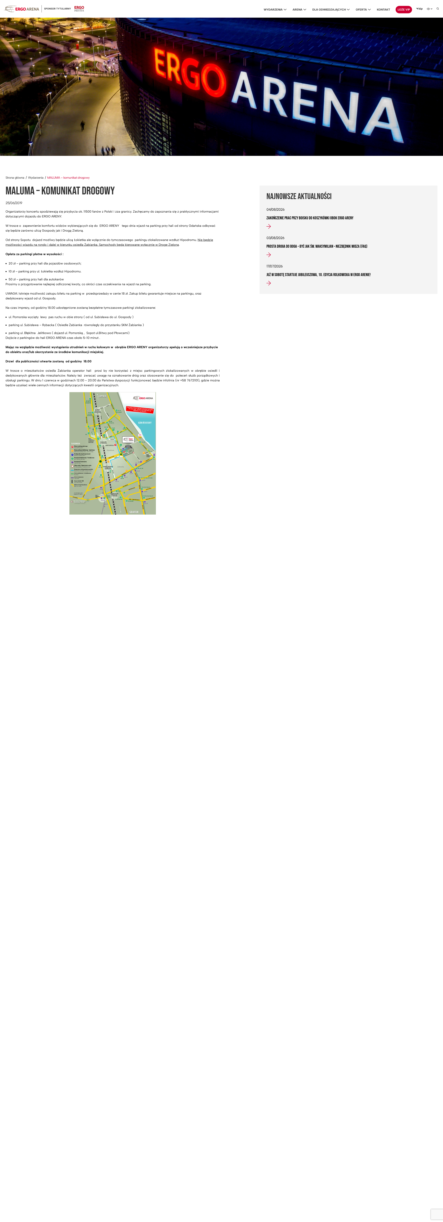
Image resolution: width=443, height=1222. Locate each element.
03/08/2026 (275, 238)
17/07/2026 (274, 266)
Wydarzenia (273, 9)
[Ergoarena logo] (21, 8)
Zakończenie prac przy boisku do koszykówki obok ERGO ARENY (309, 218)
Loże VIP (404, 9)
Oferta (361, 9)
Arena (297, 9)
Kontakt (383, 9)
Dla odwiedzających (329, 9)
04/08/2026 (275, 209)
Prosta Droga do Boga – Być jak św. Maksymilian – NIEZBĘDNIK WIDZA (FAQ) (316, 246)
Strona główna (15, 178)
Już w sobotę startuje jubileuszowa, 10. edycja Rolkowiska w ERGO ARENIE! (318, 274)
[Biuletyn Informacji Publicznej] (419, 9)
